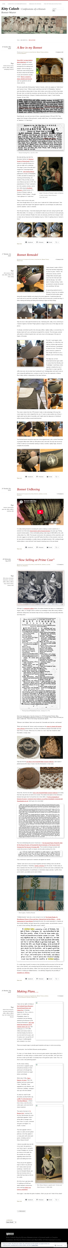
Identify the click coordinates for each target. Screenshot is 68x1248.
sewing (12, 276)
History (36, 493)
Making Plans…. (27, 991)
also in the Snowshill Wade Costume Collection (45, 792)
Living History (32, 52)
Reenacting (20, 260)
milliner (8, 67)
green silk (4, 509)
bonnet (11, 65)
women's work (10, 585)
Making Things (40, 52)
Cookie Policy (34, 1245)
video (12, 511)
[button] (24, 229)
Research (23, 53)
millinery (11, 67)
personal (28, 997)
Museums (23, 997)
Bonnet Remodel (27, 255)
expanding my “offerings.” (23, 972)
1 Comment (60, 996)
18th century (5, 578)
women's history (9, 583)
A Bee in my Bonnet (29, 47)
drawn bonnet (10, 507)
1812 (5, 273)
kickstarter (11, 578)
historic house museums (8, 1009)
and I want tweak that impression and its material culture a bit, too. (25, 1024)
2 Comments (60, 493)
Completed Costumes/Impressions (17, 3)
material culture (43, 493)
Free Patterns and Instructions (52, 3)
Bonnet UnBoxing (28, 489)
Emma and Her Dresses (35, 3)
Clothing (31, 259)
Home (3, 3)
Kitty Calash (10, 9)
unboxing (9, 511)
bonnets (4, 67)
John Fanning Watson (28, 171)
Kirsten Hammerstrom (29, 1237)
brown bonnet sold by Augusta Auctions (40, 531)
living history (5, 579)
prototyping (6, 69)
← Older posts (21, 1211)
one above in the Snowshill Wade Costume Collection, (40, 761)
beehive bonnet (6, 65)
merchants (11, 579)
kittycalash (25, 52)
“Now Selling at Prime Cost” (36, 560)
